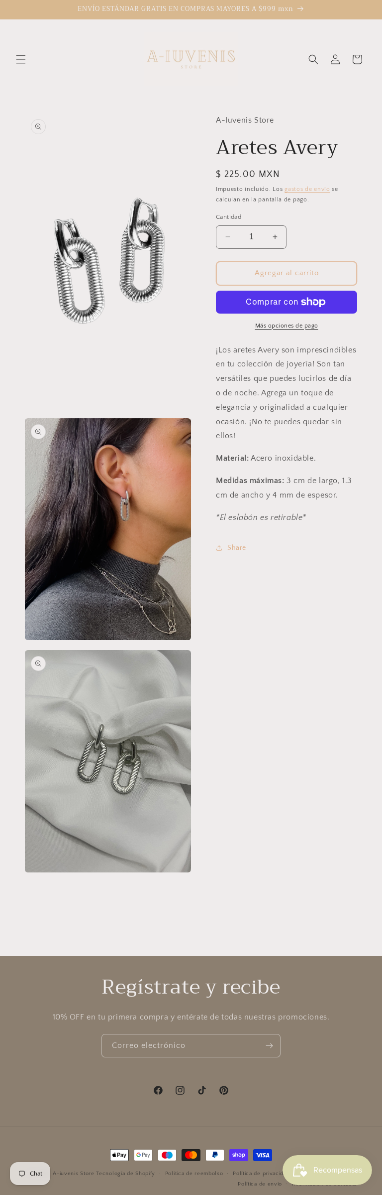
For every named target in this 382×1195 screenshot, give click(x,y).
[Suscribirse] (269, 1045)
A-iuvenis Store (74, 1174)
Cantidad (228, 216)
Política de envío (260, 1184)
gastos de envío (307, 189)
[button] (21, 59)
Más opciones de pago (286, 326)
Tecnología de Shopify (125, 1174)
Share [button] (236, 548)
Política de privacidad (261, 1174)
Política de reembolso (194, 1174)
